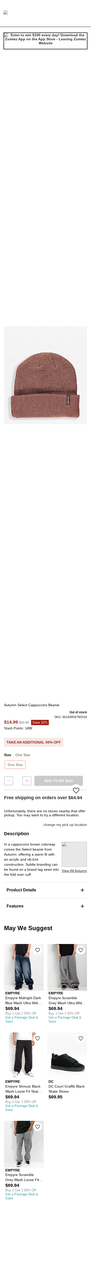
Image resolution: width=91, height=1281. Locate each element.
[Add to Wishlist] (37, 950)
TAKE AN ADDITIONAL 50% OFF (34, 742)
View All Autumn (74, 871)
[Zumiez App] (45, 41)
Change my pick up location (65, 825)
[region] (45, 375)
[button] (45, 375)
